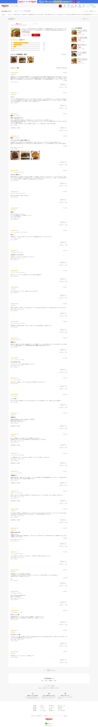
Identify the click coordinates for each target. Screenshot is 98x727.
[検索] (60, 6)
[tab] (19, 23)
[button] (68, 6)
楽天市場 (3, 14)
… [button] (6, 14)
